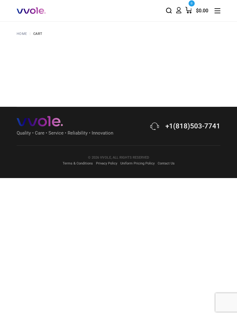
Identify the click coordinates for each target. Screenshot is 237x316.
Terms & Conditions (78, 163)
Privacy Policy (106, 163)
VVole (105, 158)
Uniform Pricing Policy (137, 163)
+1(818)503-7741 (192, 126)
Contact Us (166, 163)
